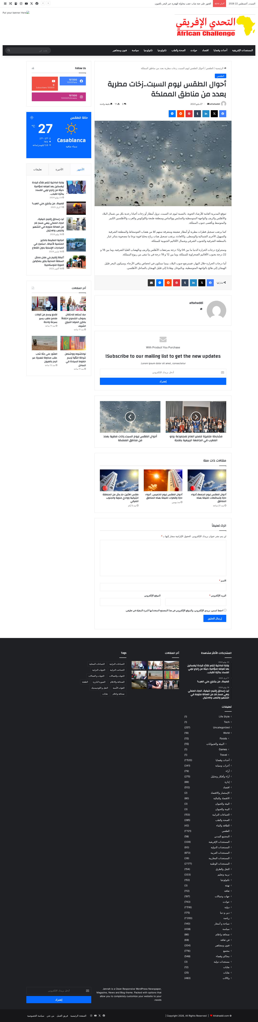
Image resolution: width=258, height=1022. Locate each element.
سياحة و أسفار (222, 923)
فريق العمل (62, 1015)
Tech (227, 722)
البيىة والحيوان (222, 809)
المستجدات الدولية (220, 847)
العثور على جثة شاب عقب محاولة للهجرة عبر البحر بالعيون (182, 3)
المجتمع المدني (222, 836)
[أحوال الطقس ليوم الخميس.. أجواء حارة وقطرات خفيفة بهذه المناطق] (163, 480)
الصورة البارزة (99, 682)
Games (223, 749)
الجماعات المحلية (97, 664)
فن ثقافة (225, 940)
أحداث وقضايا (220, 50)
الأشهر (80, 169)
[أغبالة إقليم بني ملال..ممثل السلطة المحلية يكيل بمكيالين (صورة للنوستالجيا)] (76, 262)
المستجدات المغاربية (219, 858)
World (226, 732)
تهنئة (227, 885)
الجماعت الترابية (117, 670)
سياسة (135, 50)
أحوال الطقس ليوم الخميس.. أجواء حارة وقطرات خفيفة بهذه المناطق (163, 496)
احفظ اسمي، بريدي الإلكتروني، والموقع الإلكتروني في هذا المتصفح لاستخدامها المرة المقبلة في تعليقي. (174, 610)
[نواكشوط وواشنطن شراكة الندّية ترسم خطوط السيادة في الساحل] (73, 343)
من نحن (50, 1015)
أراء (228, 771)
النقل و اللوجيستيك (99, 687)
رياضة (226, 918)
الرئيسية (219, 68)
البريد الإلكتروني (217, 595)
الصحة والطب (178, 50)
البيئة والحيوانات (215, 744)
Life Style (224, 716)
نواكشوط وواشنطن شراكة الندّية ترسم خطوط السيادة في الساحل (75, 360)
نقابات (226, 972)
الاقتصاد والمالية (221, 798)
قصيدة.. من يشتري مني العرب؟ (48, 203)
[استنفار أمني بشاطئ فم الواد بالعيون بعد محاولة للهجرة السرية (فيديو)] (139, 685)
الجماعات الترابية (221, 814)
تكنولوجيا (162, 50)
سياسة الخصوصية (35, 1015)
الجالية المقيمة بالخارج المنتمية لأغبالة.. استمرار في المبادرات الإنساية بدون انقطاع (48, 244)
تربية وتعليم (224, 874)
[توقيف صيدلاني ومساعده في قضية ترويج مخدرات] (171, 685)
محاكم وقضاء (223, 956)
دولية (227, 907)
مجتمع (226, 950)
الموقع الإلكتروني (152, 595)
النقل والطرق (223, 869)
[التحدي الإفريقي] (215, 26)
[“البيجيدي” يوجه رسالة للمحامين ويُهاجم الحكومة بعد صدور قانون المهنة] (139, 675)
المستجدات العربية (220, 852)
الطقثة (85, 682)
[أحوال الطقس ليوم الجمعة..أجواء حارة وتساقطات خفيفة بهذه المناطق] (207, 480)
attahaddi (215, 104)
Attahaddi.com (221, 1015)
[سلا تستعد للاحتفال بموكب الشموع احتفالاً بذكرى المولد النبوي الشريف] (73, 303)
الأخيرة (59, 169)
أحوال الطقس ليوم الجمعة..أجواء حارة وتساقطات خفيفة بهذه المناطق (208, 498)
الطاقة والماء (223, 825)
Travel (223, 754)
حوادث (193, 50)
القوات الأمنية (118, 687)
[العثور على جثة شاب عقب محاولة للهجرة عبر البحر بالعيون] (44, 343)
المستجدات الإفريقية (242, 50)
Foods (223, 738)
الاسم (222, 580)
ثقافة (227, 890)
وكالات (226, 978)
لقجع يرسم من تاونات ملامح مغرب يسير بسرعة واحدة (46, 318)
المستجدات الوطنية (220, 863)
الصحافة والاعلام (117, 682)
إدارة (227, 782)
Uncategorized (221, 727)
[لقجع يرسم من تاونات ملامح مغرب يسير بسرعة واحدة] (44, 303)
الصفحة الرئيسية (78, 1015)
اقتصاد (205, 50)
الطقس (209, 68)
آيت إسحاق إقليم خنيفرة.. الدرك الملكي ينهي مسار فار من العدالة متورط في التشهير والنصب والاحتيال (48, 225)
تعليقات (37, 169)
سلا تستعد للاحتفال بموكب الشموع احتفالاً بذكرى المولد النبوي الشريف (73, 320)
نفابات (226, 967)
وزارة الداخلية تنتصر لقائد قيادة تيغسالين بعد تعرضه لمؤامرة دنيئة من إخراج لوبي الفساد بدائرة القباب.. (48, 188)
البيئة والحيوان (222, 803)
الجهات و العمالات (96, 676)
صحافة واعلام (223, 934)
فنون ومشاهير (120, 50)
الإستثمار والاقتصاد (220, 792)
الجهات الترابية (98, 670)
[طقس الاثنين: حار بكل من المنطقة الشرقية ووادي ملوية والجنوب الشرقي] (119, 480)
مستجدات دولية (222, 961)
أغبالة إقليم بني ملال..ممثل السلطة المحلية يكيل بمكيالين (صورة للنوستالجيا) (48, 261)
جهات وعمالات (222, 896)
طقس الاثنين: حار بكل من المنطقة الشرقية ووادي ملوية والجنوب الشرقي (120, 498)
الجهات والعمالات (116, 676)
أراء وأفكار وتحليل (220, 776)
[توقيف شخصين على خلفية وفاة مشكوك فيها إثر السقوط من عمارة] (155, 685)
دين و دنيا (225, 912)
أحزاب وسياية (222, 765)
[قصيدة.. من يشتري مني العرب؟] (76, 208)
